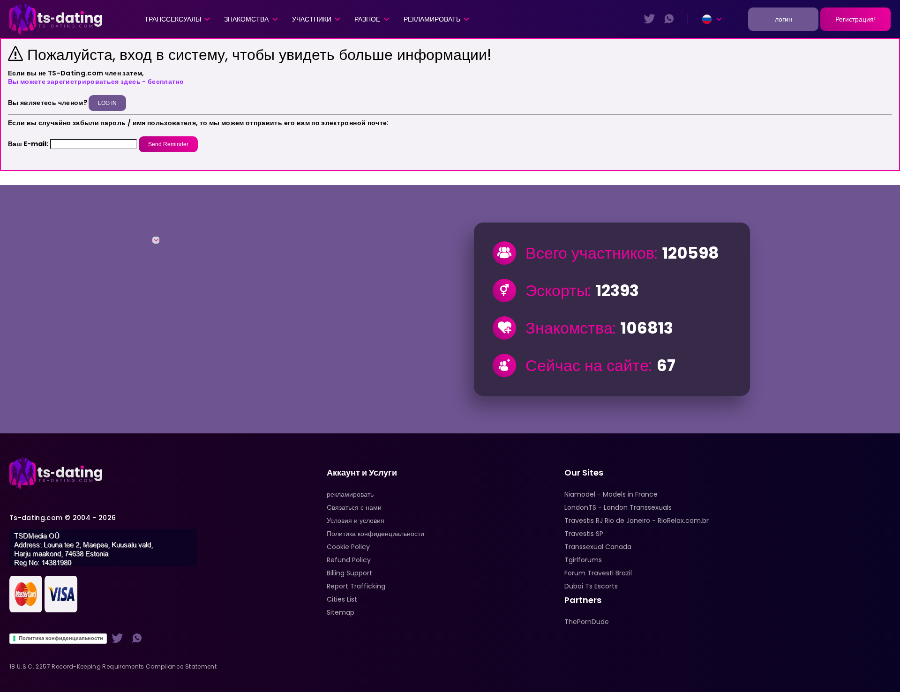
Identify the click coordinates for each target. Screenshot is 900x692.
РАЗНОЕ (367, 19)
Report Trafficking (356, 586)
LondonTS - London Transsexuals (618, 507)
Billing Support (349, 573)
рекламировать (432, 19)
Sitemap (340, 612)
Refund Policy (349, 560)
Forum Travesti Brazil (598, 573)
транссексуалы (172, 19)
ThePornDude (586, 621)
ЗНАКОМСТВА (246, 19)
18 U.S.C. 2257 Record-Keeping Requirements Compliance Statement (113, 666)
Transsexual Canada (597, 546)
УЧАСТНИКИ (311, 19)
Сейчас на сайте (587, 365)
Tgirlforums (583, 560)
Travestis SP (583, 533)
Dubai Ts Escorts (591, 586)
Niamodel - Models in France (611, 494)
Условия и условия (355, 520)
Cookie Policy (348, 546)
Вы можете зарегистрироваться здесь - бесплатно (96, 81)
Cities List (342, 599)
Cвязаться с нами (354, 507)
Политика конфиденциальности (61, 638)
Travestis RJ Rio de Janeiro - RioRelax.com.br (636, 520)
